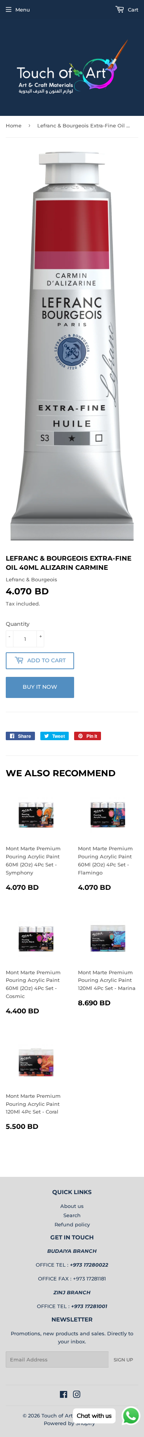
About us (72, 1206)
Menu (22, 10)
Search (72, 1215)
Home (14, 125)
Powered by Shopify (69, 1423)
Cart (132, 10)
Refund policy (72, 1224)
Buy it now (40, 686)
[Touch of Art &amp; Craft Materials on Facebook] (64, 1395)
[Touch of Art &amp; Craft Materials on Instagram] (77, 1395)
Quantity (18, 623)
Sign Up (123, 1360)
